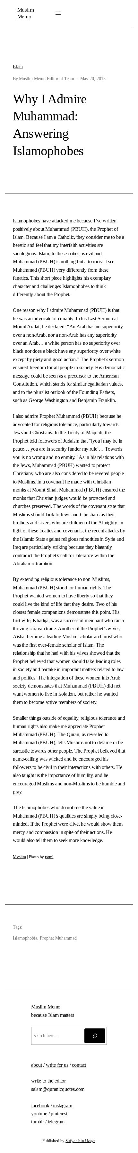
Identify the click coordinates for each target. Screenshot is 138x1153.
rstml (49, 856)
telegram (56, 1121)
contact (79, 1065)
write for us (57, 1065)
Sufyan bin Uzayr (80, 1141)
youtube (39, 1113)
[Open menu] (58, 13)
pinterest (59, 1113)
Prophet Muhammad (58, 938)
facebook (40, 1105)
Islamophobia (25, 938)
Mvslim (19, 856)
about (36, 1065)
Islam (18, 66)
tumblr (37, 1121)
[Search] (94, 1035)
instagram (62, 1105)
